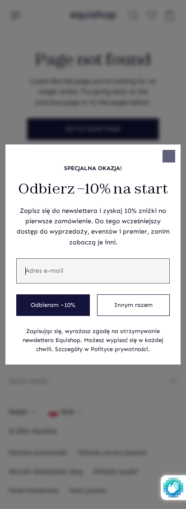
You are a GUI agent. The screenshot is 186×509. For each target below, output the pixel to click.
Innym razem (133, 305)
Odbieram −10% (53, 305)
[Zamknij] (169, 156)
